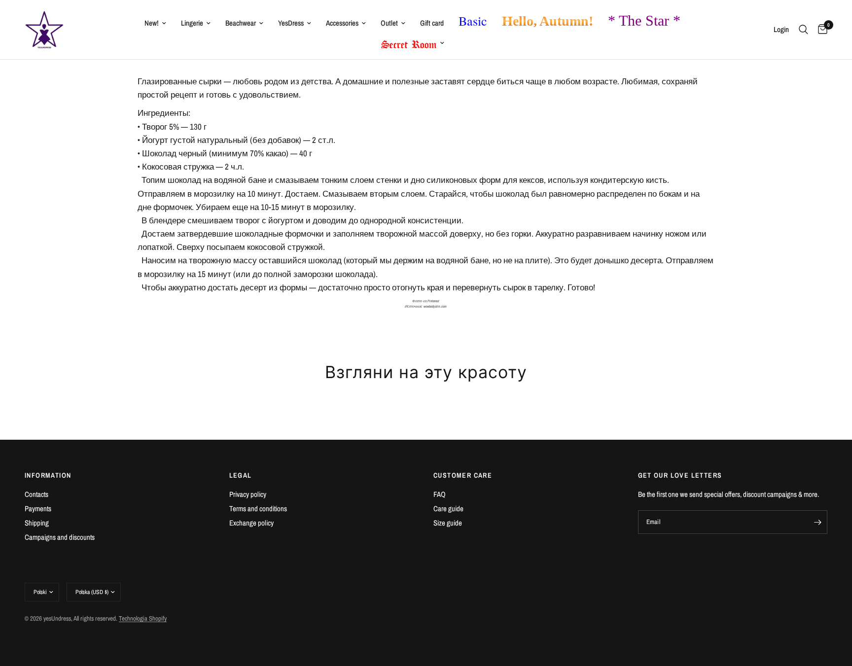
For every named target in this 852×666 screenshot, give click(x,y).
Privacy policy (247, 494)
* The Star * (644, 20)
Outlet (389, 23)
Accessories (342, 23)
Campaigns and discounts (60, 537)
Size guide (447, 523)
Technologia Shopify (143, 618)
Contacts (36, 494)
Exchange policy (251, 523)
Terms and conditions (258, 508)
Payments (38, 508)
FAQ (439, 494)
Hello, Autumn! (547, 21)
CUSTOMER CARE (462, 475)
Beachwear (240, 23)
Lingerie (192, 23)
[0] (820, 29)
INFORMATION (48, 475)
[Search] (803, 29)
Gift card (432, 23)
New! (151, 23)
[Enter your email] (817, 522)
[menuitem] (155, 23)
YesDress (291, 23)
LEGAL (240, 475)
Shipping (37, 523)
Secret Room (409, 42)
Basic (473, 20)
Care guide (448, 508)
